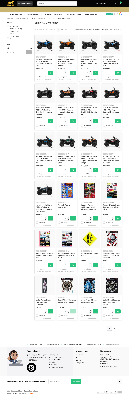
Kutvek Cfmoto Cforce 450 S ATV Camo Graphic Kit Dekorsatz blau (44, 62)
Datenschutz (28, 391)
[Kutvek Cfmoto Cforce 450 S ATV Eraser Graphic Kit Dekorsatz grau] (67, 141)
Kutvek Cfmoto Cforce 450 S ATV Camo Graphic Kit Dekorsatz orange (66, 62)
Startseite (10, 18)
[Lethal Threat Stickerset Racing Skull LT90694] (67, 285)
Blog (77, 357)
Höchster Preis (117, 29)
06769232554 (34, 360)
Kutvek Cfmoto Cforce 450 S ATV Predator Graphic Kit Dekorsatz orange (66, 111)
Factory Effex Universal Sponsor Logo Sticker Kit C (111, 207)
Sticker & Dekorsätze (64, 18)
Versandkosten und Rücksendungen (56, 358)
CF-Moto (32, 18)
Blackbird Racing (16, 29)
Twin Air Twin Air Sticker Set (64, 206)
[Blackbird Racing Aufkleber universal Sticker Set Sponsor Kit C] (89, 190)
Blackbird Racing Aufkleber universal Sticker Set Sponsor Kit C (89, 208)
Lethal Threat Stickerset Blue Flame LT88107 (89, 301)
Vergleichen (42, 77)
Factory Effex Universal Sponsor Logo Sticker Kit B (44, 256)
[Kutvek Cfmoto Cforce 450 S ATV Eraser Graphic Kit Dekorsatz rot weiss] (112, 141)
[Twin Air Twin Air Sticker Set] (67, 190)
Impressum (80, 355)
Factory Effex (14, 31)
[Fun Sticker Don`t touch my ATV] (89, 238)
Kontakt (52, 362)
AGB (8, 391)
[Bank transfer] (98, 392)
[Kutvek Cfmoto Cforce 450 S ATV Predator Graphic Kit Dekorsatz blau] (112, 44)
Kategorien (80, 363)
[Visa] (111, 392)
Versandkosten (48, 79)
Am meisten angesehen (81, 29)
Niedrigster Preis (107, 29)
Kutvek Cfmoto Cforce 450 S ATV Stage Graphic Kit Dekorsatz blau (44, 159)
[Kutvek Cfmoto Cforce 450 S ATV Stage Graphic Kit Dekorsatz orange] (112, 93)
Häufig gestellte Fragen (37, 355)
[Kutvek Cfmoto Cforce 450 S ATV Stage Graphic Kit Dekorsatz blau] (45, 141)
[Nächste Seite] (119, 328)
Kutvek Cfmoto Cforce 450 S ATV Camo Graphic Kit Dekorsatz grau (89, 62)
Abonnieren (76, 381)
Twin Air (12, 39)
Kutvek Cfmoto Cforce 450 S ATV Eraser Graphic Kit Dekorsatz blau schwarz (44, 208)
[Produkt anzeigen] (50, 73)
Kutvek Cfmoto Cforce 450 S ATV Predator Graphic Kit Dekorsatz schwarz (44, 111)
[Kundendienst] (42, 351)
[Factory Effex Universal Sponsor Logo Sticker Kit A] (67, 238)
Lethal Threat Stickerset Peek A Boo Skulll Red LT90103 (111, 256)
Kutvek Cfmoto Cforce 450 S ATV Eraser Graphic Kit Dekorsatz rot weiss (111, 159)
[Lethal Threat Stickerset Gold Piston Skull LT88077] (112, 285)
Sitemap (35, 391)
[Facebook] (119, 381)
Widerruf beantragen (56, 367)
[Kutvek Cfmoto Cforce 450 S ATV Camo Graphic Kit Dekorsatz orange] (67, 44)
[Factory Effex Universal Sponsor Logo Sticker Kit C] (112, 190)
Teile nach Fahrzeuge (21, 18)
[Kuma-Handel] (10, 3)
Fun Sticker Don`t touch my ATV (89, 255)
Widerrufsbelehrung (17, 391)
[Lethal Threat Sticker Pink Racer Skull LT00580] (45, 285)
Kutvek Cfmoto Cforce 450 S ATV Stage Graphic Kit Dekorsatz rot (89, 111)
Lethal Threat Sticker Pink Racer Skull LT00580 (43, 302)
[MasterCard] (107, 392)
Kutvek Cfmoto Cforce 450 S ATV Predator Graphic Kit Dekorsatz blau (111, 62)
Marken (78, 360)
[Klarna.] (120, 392)
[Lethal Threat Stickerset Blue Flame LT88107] (89, 285)
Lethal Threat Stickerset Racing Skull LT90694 (67, 301)
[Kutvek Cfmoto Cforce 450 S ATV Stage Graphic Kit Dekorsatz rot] (89, 93)
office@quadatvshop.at (37, 357)
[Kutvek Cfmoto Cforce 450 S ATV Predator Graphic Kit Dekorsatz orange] (67, 93)
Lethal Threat (14, 36)
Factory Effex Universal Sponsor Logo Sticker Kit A (66, 256)
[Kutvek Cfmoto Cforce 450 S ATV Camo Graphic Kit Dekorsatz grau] (89, 44)
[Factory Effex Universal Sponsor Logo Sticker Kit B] (45, 238)
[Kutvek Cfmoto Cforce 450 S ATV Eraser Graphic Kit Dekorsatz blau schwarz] (45, 190)
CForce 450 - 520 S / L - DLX (46, 18)
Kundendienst (101, 3)
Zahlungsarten (54, 355)
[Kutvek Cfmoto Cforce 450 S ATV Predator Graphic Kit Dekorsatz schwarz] (45, 93)
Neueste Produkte (94, 29)
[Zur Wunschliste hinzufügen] (52, 38)
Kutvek (12, 34)
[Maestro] (116, 392)
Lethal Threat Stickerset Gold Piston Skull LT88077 (111, 302)
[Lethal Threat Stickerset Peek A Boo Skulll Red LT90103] (112, 238)
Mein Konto (53, 365)
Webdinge (31, 393)
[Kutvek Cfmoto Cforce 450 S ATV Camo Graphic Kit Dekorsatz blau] (45, 44)
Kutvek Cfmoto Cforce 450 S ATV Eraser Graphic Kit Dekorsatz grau (66, 159)
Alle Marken (14, 26)
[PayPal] (103, 392)
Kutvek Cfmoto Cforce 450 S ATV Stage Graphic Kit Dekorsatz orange (111, 111)
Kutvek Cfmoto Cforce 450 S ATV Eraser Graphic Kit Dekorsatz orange (89, 159)
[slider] (8, 48)
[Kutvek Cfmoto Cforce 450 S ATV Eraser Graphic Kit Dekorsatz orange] (89, 141)
